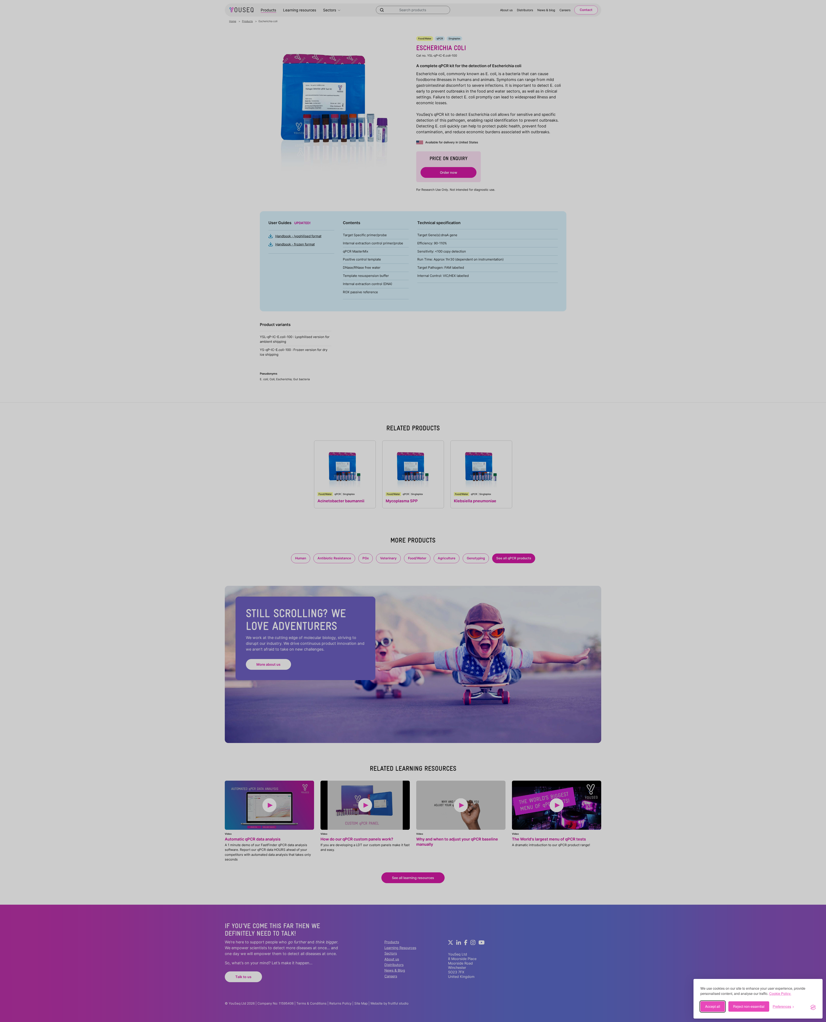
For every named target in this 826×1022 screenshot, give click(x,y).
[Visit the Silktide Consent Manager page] (813, 1006)
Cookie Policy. (780, 993)
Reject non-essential (748, 1006)
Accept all (712, 1006)
